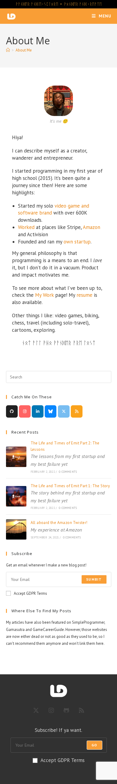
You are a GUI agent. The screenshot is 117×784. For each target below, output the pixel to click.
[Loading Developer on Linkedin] (38, 411)
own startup (77, 241)
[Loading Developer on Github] (12, 411)
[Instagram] (51, 710)
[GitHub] (66, 710)
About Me (24, 50)
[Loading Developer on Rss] (76, 411)
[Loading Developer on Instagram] (25, 411)
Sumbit (94, 579)
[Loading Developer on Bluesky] (50, 411)
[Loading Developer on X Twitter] (64, 411)
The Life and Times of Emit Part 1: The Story (70, 493)
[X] (36, 710)
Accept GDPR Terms (30, 593)
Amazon (91, 227)
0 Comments (68, 472)
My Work (44, 295)
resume (84, 295)
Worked (26, 227)
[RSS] (81, 710)
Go (94, 745)
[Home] (8, 50)
